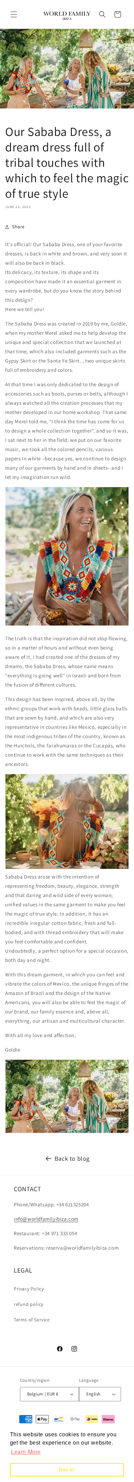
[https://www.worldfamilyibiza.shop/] (67, 1131)
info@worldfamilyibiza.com (46, 1219)
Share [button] (18, 226)
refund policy (28, 1304)
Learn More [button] (26, 1452)
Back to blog (72, 1158)
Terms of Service (32, 1320)
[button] (13, 14)
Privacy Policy (29, 1289)
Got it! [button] (67, 1469)
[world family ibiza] (67, 624)
